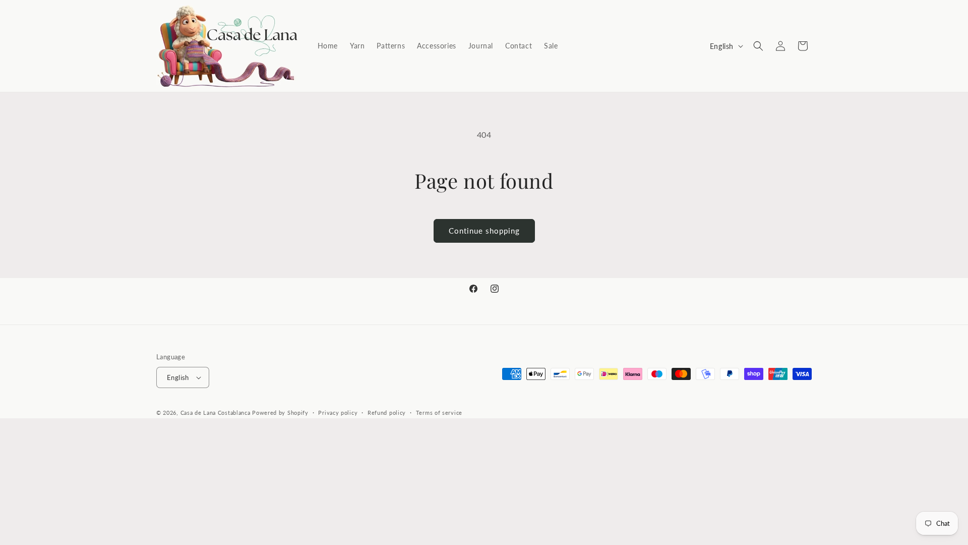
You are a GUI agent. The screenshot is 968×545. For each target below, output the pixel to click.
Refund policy (387, 412)
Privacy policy (337, 412)
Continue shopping (484, 230)
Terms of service (439, 412)
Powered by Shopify (280, 412)
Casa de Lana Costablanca (215, 412)
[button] (758, 46)
